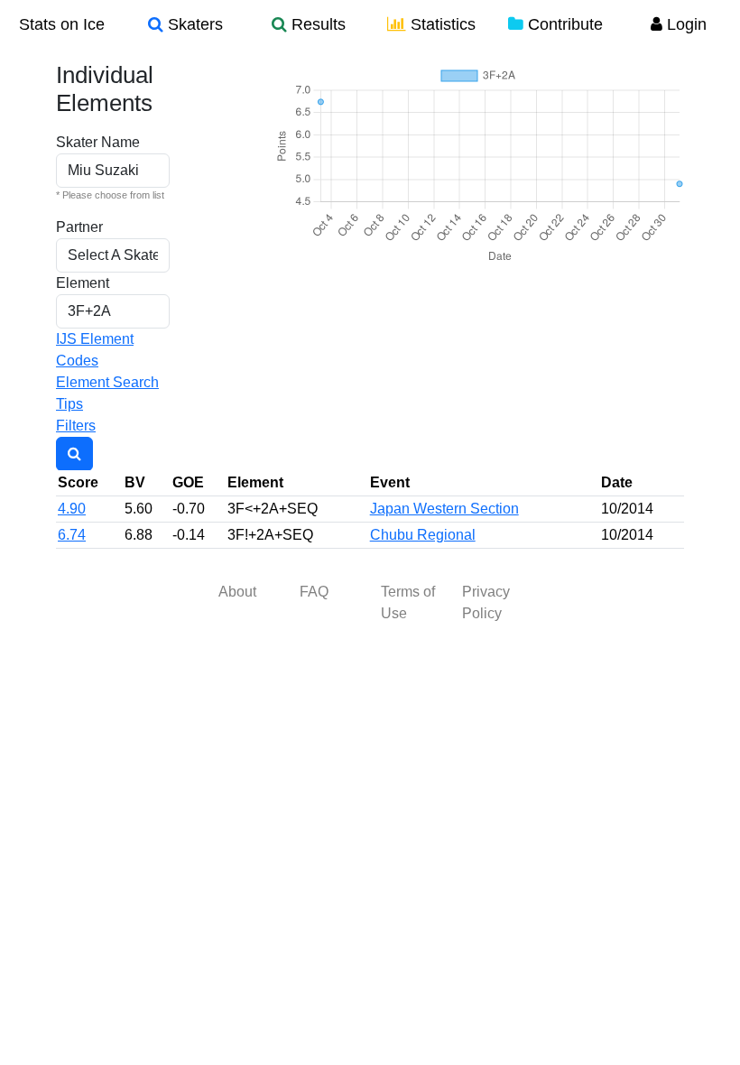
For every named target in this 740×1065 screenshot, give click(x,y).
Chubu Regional (423, 534)
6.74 (72, 534)
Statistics (441, 24)
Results (316, 24)
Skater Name (98, 142)
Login (684, 24)
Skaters (193, 24)
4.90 (72, 508)
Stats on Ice (62, 24)
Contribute (563, 24)
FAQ (314, 591)
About (237, 591)
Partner (79, 227)
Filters (76, 425)
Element (82, 283)
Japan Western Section (444, 508)
